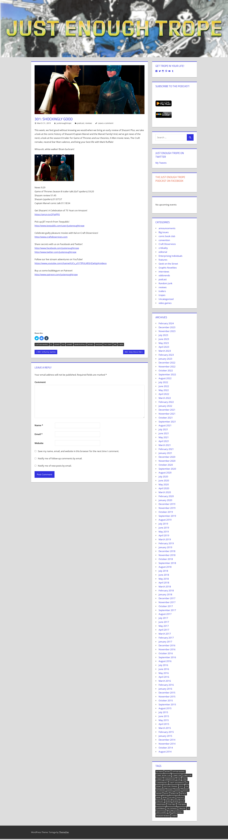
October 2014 (166, 747)
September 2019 (167, 515)
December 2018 (167, 551)
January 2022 (165, 405)
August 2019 (165, 519)
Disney (57, 344)
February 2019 (166, 543)
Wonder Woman (163, 816)
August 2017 (165, 614)
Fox (63, 344)
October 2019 (166, 511)
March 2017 (165, 633)
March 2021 (165, 445)
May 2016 (164, 673)
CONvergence (162, 783)
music (166, 794)
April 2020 (164, 488)
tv (188, 808)
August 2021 (165, 425)
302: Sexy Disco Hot (133, 352)
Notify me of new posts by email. (55, 465)
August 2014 (165, 751)
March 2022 (165, 397)
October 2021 (166, 417)
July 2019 (163, 523)
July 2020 (163, 476)
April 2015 (164, 724)
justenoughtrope (64, 123)
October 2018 (166, 559)
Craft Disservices (167, 243)
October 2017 (166, 606)
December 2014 (167, 739)
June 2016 (164, 669)
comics (159, 779)
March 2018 (165, 586)
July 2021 (163, 429)
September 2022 (167, 374)
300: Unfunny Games (46, 352)
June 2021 (164, 433)
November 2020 (167, 460)
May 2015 (164, 720)
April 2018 (164, 582)
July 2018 (163, 570)
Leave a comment (105, 123)
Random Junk (165, 283)
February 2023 (166, 354)
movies (91, 344)
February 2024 (166, 323)
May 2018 (164, 578)
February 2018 (166, 590)
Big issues (164, 232)
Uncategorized (166, 299)
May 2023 (164, 343)
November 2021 (167, 413)
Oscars (172, 797)
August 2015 (165, 708)
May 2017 (164, 625)
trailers (162, 291)
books (167, 772)
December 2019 (167, 504)
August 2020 (165, 472)
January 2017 (165, 641)
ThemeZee (64, 832)
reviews (88, 123)
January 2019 (165, 547)
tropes (162, 295)
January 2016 (165, 688)
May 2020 (164, 484)
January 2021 (165, 453)
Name (39, 425)
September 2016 (167, 657)
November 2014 (167, 743)
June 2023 (164, 339)
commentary (169, 779)
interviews (164, 271)
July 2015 (163, 712)
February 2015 (166, 731)
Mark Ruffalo (80, 344)
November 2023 (167, 331)
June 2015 (164, 716)
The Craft (108, 344)
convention (164, 240)
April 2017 (164, 629)
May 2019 (164, 531)
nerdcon (174, 794)
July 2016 (163, 665)
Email (38, 434)
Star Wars (181, 805)
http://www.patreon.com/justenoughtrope (56, 274)
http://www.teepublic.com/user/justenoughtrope (59, 225)
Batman (159, 772)
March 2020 (165, 492)
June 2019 (164, 527)
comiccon (176, 775)
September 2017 (167, 610)
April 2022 (164, 394)
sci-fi (182, 801)
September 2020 (167, 468)
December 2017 (167, 598)
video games (165, 303)
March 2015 (165, 727)
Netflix (183, 794)
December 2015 (167, 692)
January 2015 (165, 735)
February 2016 (166, 684)
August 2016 (165, 661)
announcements (167, 228)
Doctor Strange (171, 786)
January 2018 (165, 594)
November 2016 (167, 649)
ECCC (181, 786)
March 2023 (165, 350)
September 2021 (167, 421)
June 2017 (164, 621)
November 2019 (167, 507)
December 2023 (167, 327)
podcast (80, 123)
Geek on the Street (168, 263)
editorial (163, 251)
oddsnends (164, 275)
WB (115, 344)
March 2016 (165, 680)
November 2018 (167, 555)
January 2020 (165, 500)
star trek (171, 805)
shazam (98, 344)
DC (51, 344)
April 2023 (164, 346)
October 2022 (166, 370)
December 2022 (167, 362)
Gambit (69, 344)
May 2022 (164, 390)
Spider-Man (161, 805)
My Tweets (161, 162)
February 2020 (166, 496)
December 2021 (167, 409)
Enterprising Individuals (170, 255)
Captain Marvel (41, 344)
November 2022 (167, 366)
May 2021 (164, 437)
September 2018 (167, 563)
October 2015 (166, 700)
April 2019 (164, 535)
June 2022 (164, 386)
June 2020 (164, 480)
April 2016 (164, 676)
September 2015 (167, 704)
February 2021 (166, 449)
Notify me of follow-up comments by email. (60, 458)
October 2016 (166, 653)
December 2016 (167, 645)
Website (39, 443)
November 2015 (167, 696)
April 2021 (164, 441)
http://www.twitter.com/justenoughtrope (55, 252)
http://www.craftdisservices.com (51, 236)
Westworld (178, 812)
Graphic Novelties (168, 267)
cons (184, 779)
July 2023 (163, 335)
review (168, 801)
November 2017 (167, 602)
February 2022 (166, 401)
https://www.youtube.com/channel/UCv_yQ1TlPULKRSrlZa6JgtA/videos (71, 263)
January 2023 (165, 358)
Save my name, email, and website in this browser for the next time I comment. (78, 451)
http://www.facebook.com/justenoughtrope (57, 248)
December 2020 (167, 456)
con (178, 779)
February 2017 (166, 637)
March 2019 (165, 539)
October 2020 (166, 464)
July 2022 (163, 382)
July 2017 (163, 617)
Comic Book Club (163, 775)
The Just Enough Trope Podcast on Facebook (170, 179)
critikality (163, 247)
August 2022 (165, 378)
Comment (40, 382)
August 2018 (165, 566)
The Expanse (172, 808)
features (163, 259)
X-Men (120, 344)
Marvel (170, 790)
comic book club (167, 236)
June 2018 (164, 574)
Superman (160, 808)
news (158, 797)
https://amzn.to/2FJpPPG (47, 214)
